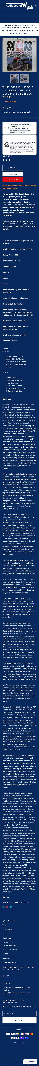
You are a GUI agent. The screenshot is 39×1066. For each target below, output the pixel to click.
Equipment (7, 938)
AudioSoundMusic (21, 1043)
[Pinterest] (7, 907)
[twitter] (8, 976)
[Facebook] (3, 907)
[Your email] (19, 1013)
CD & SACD (7, 929)
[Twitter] (11, 907)
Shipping (6, 112)
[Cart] (36, 6)
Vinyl (4, 925)
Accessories (7, 958)
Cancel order (30, 1062)
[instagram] (3, 976)
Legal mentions (9, 962)
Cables (5, 954)
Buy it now (13, 174)
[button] (5, 55)
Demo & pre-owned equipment (10, 943)
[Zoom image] (19, 55)
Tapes (4, 934)
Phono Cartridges (9, 949)
